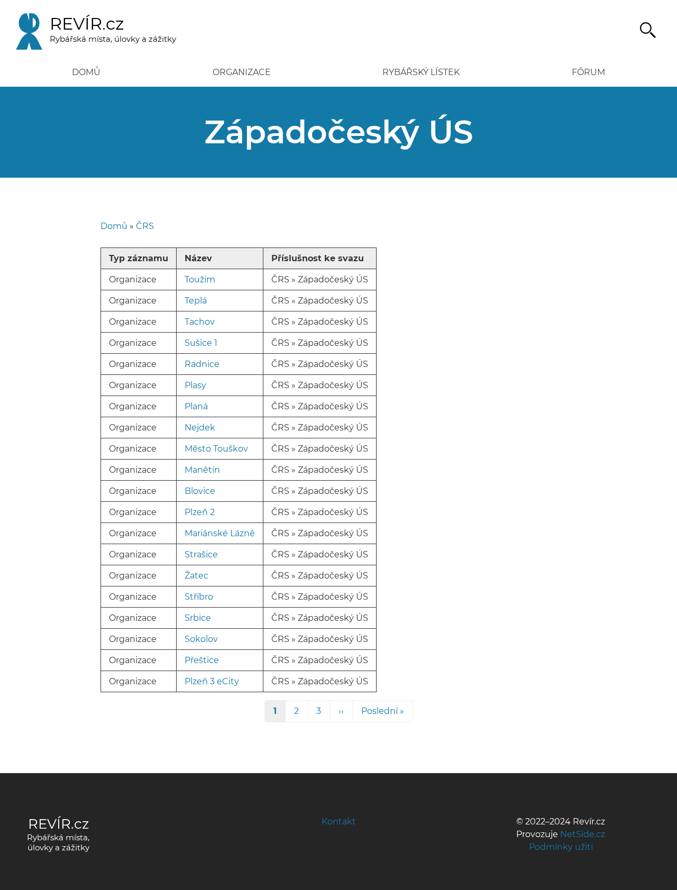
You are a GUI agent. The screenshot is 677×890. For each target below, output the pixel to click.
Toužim (200, 279)
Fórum (588, 72)
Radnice (202, 364)
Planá (196, 406)
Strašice (201, 554)
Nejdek (200, 428)
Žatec (196, 576)
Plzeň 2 (200, 512)
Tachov (200, 322)
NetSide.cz (582, 834)
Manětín (202, 470)
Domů (86, 72)
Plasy (195, 385)
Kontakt (339, 821)
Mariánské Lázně (220, 533)
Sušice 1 (201, 343)
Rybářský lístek (421, 72)
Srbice (198, 618)
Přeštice (202, 660)
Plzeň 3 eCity (212, 681)
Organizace (242, 72)
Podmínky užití (561, 847)
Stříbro (199, 597)
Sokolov (201, 639)
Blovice (200, 491)
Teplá (196, 301)
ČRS (145, 226)
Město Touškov (216, 449)
